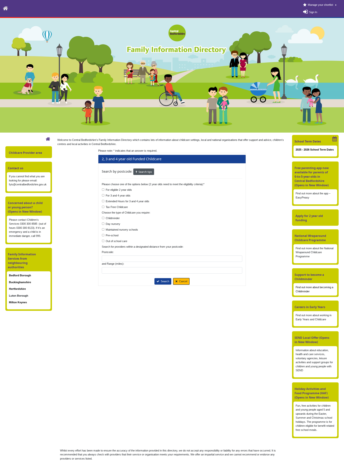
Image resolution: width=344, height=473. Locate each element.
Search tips (145, 172)
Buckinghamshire (20, 282)
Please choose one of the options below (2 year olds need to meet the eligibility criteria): (153, 184)
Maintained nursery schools (122, 229)
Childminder (113, 218)
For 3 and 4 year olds (118, 195)
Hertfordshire (17, 288)
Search (165, 281)
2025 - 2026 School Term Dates (315, 149)
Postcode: (108, 252)
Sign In (313, 11)
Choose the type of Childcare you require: (126, 212)
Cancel (183, 281)
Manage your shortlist (322, 4)
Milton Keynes (18, 302)
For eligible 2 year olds (119, 189)
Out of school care (116, 241)
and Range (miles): (113, 263)
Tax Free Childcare (117, 207)
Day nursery (113, 223)
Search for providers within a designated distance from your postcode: (142, 246)
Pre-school (112, 235)
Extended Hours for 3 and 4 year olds (127, 201)
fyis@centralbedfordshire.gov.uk (28, 184)
